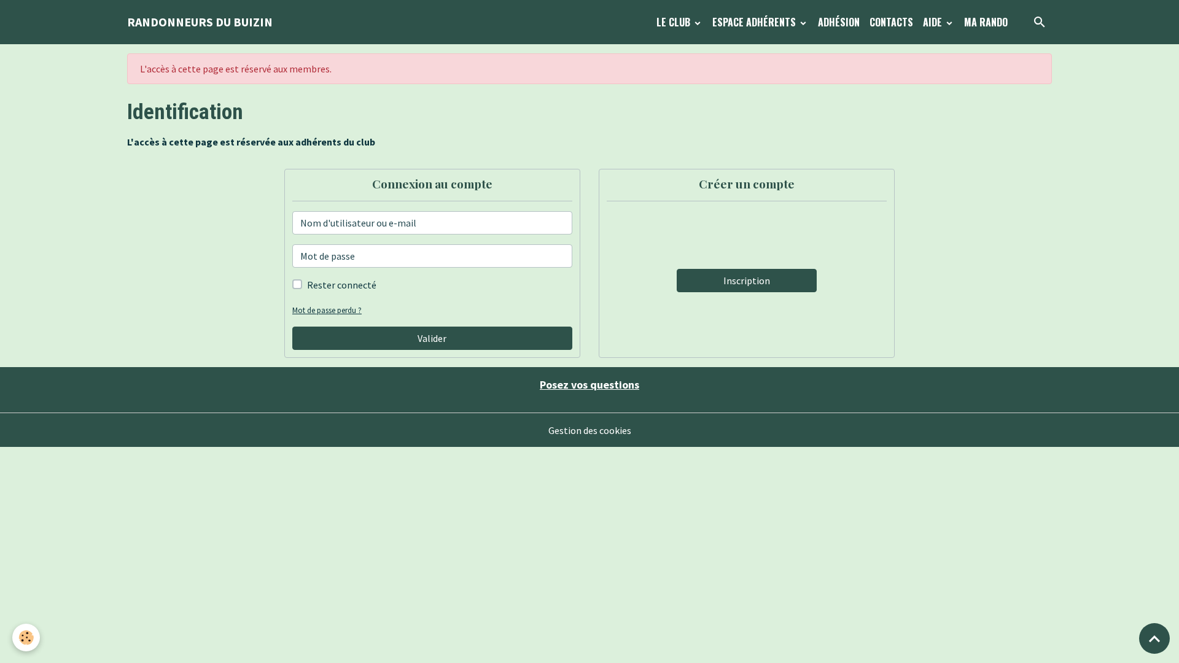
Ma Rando (986, 22)
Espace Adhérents (755, 22)
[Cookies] (26, 637)
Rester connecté (341, 285)
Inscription (746, 280)
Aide (933, 22)
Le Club (674, 22)
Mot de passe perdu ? (327, 310)
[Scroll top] (1154, 638)
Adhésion (839, 22)
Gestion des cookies (589, 430)
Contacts (891, 22)
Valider (432, 338)
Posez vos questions (589, 385)
